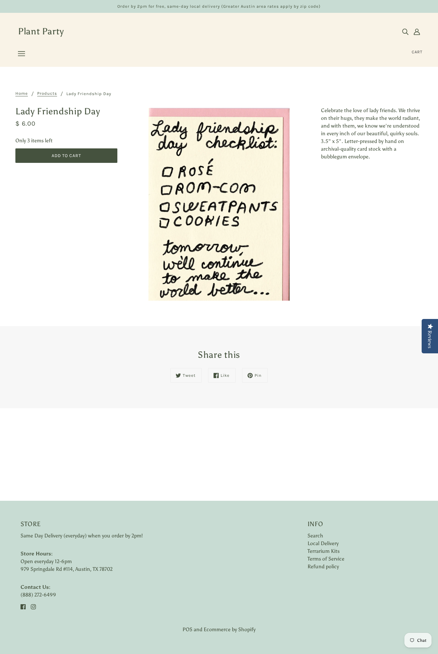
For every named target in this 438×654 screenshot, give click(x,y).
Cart (417, 51)
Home (21, 93)
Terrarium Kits (323, 551)
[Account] (417, 31)
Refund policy (323, 566)
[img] (405, 31)
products (47, 93)
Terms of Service (325, 559)
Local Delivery (323, 543)
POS (187, 629)
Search (315, 536)
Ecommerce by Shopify (230, 629)
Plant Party (41, 31)
